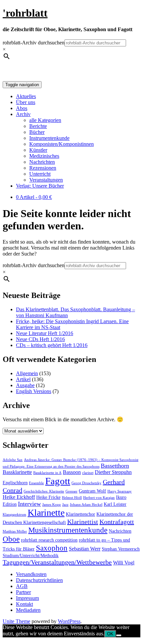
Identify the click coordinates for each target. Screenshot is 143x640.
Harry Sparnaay (119, 491)
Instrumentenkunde (49, 138)
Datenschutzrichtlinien (39, 580)
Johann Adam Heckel (86, 504)
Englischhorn (15, 482)
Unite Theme (16, 621)
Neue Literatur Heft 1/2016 (44, 333)
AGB (22, 586)
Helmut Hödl (72, 497)
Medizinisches (44, 156)
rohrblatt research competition (49, 540)
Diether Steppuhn (113, 472)
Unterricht (40, 174)
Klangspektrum (14, 514)
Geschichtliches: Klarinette (44, 491)
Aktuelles (26, 96)
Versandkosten (31, 574)
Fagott (57, 481)
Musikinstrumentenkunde (67, 530)
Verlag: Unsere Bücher (40, 186)
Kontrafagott (116, 521)
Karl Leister (115, 504)
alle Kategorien (45, 120)
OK (110, 633)
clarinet (87, 473)
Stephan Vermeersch (121, 549)
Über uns (25, 102)
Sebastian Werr (84, 549)
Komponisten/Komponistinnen (61, 144)
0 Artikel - (34, 197)
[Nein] (118, 635)
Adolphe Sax (13, 460)
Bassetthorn (115, 465)
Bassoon (72, 472)
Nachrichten (42, 162)
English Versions (33, 391)
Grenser (71, 491)
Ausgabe (25, 385)
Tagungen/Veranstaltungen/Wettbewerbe (57, 562)
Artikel (23, 379)
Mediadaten (28, 610)
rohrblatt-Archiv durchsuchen (34, 42)
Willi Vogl (123, 563)
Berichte (38, 126)
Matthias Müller (15, 531)
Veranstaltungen (46, 180)
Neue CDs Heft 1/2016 (40, 339)
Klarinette (46, 512)
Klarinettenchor (80, 514)
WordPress (69, 621)
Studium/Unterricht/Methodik (31, 555)
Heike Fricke (48, 497)
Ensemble (36, 483)
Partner (23, 592)
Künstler (38, 150)
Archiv (23, 114)
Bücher (37, 132)
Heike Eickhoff (19, 497)
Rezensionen (42, 168)
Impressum (27, 598)
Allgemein (27, 373)
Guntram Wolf (92, 491)
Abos (21, 108)
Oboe (11, 539)
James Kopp (51, 504)
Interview (29, 503)
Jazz (65, 504)
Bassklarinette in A (47, 473)
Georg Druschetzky (86, 483)
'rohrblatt (25, 13)
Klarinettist (82, 521)
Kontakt (24, 604)
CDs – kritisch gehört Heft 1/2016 (51, 345)
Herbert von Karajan (99, 497)
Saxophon (52, 548)
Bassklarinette (17, 472)
